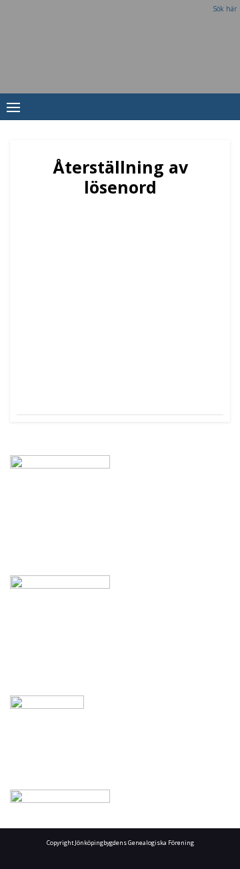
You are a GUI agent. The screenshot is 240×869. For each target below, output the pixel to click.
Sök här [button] (225, 8)
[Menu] (13, 106)
